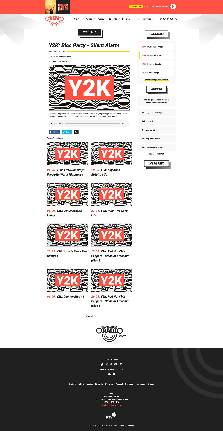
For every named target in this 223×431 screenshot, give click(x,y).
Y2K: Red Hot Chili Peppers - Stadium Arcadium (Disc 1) (110, 301)
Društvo (77, 19)
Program (126, 19)
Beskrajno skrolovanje (152, 112)
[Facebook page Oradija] (167, 19)
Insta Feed (156, 163)
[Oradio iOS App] (114, 374)
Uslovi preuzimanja (109, 425)
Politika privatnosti (127, 425)
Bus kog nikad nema (151, 139)
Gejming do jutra (149, 130)
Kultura (89, 19)
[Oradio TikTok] (161, 19)
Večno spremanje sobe (152, 147)
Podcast (136, 19)
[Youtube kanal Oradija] (171, 19)
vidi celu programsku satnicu (156, 80)
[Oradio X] (176, 19)
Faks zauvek (147, 121)
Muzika (100, 19)
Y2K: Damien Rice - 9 (71, 296)
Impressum (140, 384)
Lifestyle (113, 19)
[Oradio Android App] (109, 374)
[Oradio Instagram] (164, 19)
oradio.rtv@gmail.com (111, 405)
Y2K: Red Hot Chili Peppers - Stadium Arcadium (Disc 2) (110, 256)
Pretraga (147, 19)
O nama (151, 384)
